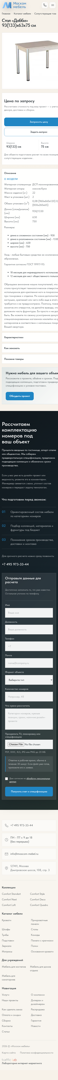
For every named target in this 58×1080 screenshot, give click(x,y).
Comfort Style (37, 893)
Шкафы (6, 929)
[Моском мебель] (14, 5)
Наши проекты (10, 1000)
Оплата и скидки (11, 1014)
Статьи (6, 1031)
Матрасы (7, 951)
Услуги (5, 994)
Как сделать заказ (12, 1009)
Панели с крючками (42, 940)
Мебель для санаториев (8, 977)
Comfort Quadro (39, 905)
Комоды (35, 934)
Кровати (6, 920)
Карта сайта (9, 1052)
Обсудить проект (19, 395)
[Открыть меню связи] (45, 5)
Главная (6, 13)
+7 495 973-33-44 (15, 564)
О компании (38, 994)
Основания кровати (42, 951)
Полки (34, 945)
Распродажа (38, 1009)
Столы (34, 929)
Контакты (7, 1025)
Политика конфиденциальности (36, 1052)
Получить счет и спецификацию (29, 791)
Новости (36, 1025)
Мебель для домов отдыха (40, 968)
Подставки (8, 940)
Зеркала (6, 945)
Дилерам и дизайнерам (38, 1002)
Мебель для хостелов (14, 966)
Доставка (36, 1014)
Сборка (6, 1020)
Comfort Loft (9, 905)
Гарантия (36, 1020)
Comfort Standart (11, 893)
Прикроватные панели (39, 922)
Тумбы (5, 934)
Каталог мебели (22, 13)
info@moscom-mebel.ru (24, 854)
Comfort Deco (37, 899)
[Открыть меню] (52, 5)
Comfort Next (9, 899)
